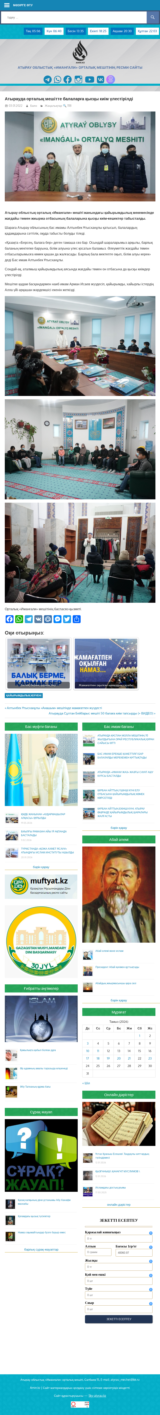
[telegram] (48, 84)
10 (87, 1051)
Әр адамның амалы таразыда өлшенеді (44, 1068)
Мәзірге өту (23, 5)
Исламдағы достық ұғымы (110, 1187)
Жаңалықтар (53, 105)
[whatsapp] (57, 84)
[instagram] (78, 84)
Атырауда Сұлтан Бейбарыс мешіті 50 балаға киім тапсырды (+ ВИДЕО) (101, 713)
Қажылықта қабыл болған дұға (38, 1050)
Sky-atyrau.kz (97, 1395)
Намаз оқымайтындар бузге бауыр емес (42, 1232)
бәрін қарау (41, 867)
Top (150, 1405)
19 (108, 1058)
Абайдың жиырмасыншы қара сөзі (115, 983)
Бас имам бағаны (119, 726)
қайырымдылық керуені (23, 695)
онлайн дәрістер (118, 1205)
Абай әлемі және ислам (109, 950)
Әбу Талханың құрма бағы (35, 1086)
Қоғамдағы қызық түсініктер (34, 1216)
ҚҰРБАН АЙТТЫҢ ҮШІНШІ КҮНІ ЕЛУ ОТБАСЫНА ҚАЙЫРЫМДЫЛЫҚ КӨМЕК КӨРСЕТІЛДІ (121, 794)
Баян (33, 105)
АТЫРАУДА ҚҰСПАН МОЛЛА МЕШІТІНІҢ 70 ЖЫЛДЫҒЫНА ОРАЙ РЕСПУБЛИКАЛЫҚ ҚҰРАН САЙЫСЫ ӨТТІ (126, 739)
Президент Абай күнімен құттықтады (117, 967)
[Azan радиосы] (110, 84)
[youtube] (90, 84)
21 (129, 1058)
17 (87, 1058)
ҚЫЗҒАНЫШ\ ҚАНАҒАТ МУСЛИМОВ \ (117, 1171)
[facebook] (67, 84)
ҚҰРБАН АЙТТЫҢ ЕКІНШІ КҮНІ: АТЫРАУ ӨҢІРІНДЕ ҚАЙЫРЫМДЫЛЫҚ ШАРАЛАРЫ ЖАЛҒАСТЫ (123, 812)
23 (150, 1058)
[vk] (100, 84)
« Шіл (86, 1083)
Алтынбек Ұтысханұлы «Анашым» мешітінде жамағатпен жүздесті (54, 708)
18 (98, 1058)
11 (98, 1051)
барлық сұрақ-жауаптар (41, 1249)
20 (119, 1058)
